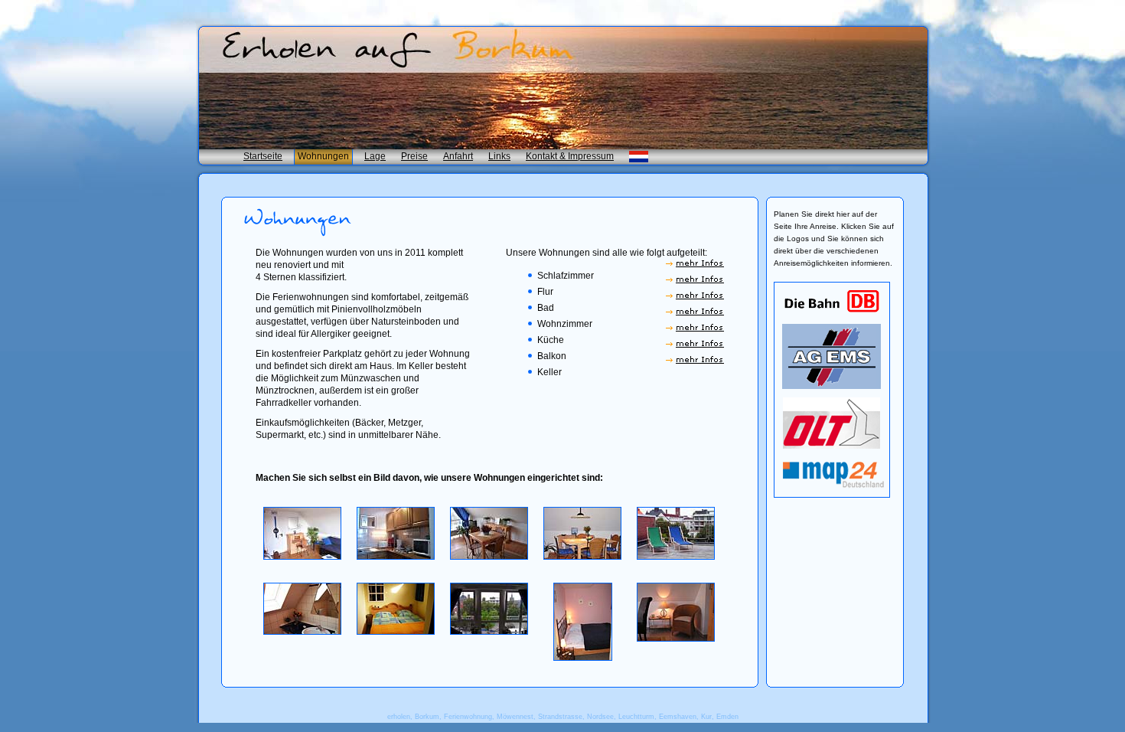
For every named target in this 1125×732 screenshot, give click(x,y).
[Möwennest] (302, 556)
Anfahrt (458, 156)
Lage (375, 156)
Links (499, 156)
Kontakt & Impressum (570, 156)
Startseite (262, 156)
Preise (414, 156)
